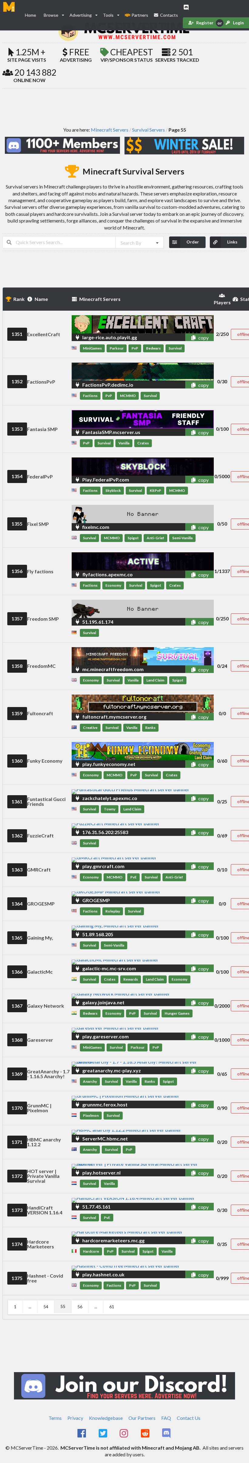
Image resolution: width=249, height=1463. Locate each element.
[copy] (186, 337)
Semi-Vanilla (182, 538)
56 (79, 1306)
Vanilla (123, 443)
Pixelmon (91, 1115)
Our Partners (141, 1418)
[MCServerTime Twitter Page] (103, 1433)
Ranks (150, 727)
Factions (90, 395)
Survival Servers (148, 129)
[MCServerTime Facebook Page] (82, 1433)
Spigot (133, 538)
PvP (134, 348)
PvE (133, 877)
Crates (143, 443)
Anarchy (90, 1081)
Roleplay (112, 911)
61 (111, 1306)
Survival (175, 348)
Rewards (130, 979)
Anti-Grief (155, 538)
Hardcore (91, 1251)
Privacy (75, 1418)
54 (45, 1306)
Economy (113, 585)
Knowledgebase (106, 1418)
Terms (55, 1418)
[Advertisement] (124, 107)
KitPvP (155, 490)
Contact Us (188, 1418)
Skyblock (113, 490)
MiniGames (92, 348)
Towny (109, 809)
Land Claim (155, 680)
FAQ (166, 1418)
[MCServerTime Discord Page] (167, 1433)
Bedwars (153, 348)
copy (203, 337)
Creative (90, 727)
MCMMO (128, 395)
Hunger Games (177, 1013)
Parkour (117, 348)
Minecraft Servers (109, 129)
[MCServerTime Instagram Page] (124, 1433)
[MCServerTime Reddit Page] (145, 1433)
